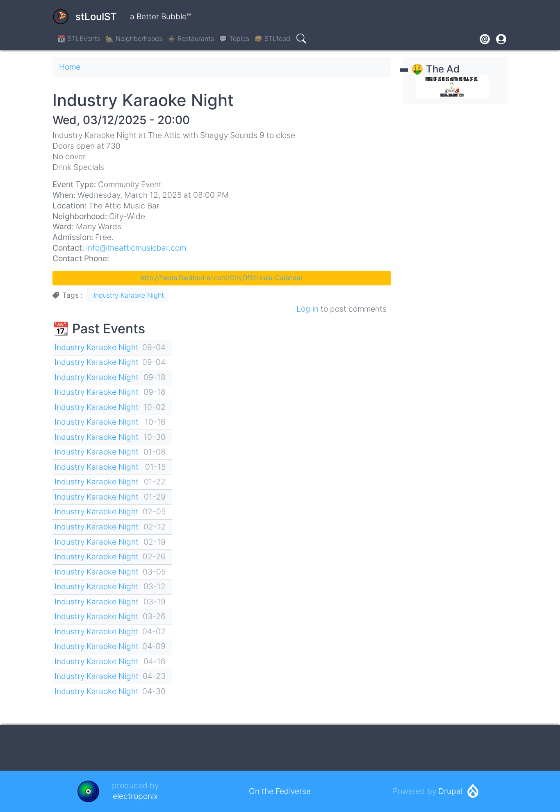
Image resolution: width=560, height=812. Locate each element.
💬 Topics (234, 38)
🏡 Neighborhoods (133, 38)
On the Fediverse (280, 791)
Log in (307, 309)
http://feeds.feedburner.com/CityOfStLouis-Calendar (222, 278)
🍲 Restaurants (190, 38)
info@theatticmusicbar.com (136, 248)
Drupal (450, 791)
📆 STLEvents (78, 38)
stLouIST (96, 17)
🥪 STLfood (272, 38)
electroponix (135, 796)
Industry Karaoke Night (128, 295)
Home (69, 67)
